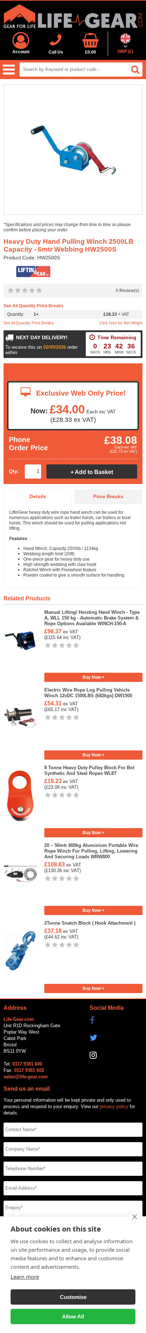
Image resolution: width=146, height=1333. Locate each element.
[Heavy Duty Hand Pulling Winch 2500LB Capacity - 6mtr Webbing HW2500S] (73, 150)
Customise (73, 1297)
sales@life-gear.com (26, 1076)
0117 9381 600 (27, 1064)
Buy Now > (93, 677)
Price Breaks (108, 496)
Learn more (25, 1276)
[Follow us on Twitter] (116, 1038)
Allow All (73, 1316)
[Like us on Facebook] (116, 1020)
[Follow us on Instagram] (116, 1055)
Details (37, 496)
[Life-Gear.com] (73, 16)
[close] (134, 1217)
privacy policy (114, 1106)
